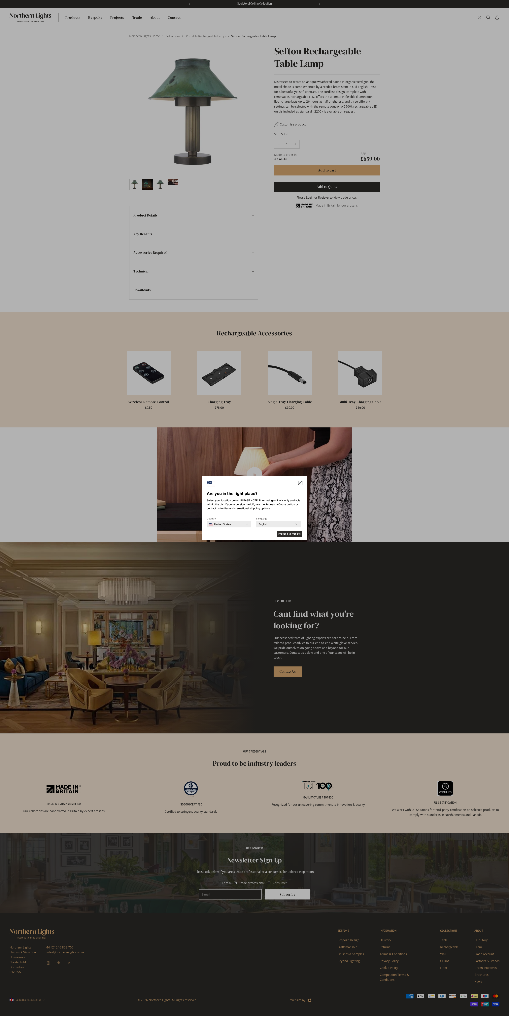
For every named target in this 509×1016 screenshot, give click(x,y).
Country (211, 518)
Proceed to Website (289, 533)
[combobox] (220, 524)
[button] (300, 483)
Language (261, 518)
